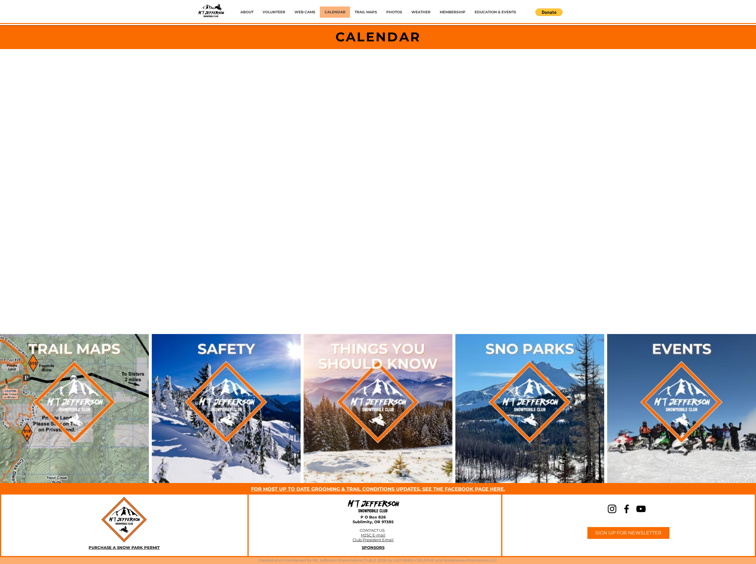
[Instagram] (612, 509)
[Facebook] (626, 509)
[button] (549, 12)
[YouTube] (641, 509)
